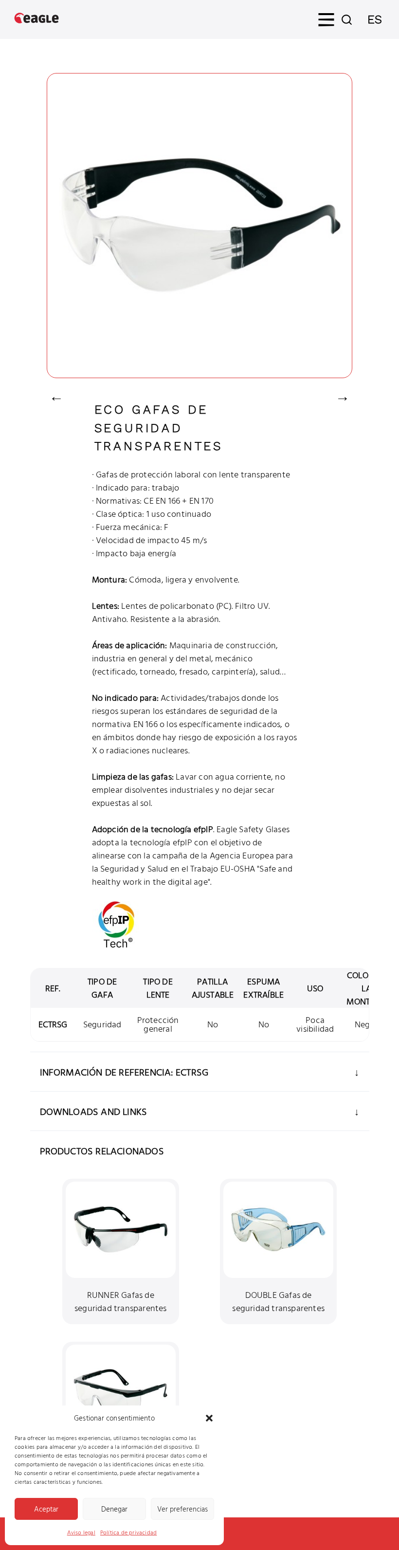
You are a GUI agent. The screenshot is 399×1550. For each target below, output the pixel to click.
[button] (209, 1418)
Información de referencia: (108, 1071)
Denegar (114, 1508)
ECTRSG (53, 1024)
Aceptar (46, 1508)
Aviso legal (81, 1532)
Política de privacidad (128, 1532)
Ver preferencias (182, 1508)
